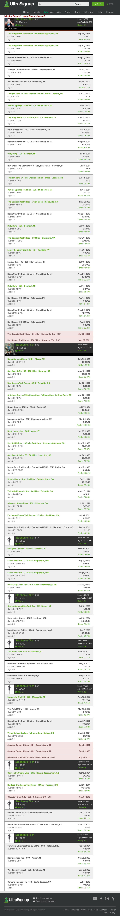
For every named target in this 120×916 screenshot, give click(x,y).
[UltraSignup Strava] (113, 898)
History (80, 25)
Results (36, 12)
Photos (20, 25)
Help (99, 12)
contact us (47, 898)
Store (77, 12)
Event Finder (52, 12)
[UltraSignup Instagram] (107, 898)
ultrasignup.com (48, 901)
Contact (110, 12)
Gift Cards (88, 12)
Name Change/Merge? (34, 16)
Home (26, 12)
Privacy (112, 913)
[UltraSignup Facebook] (101, 898)
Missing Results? (13, 16)
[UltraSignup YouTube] (95, 898)
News (67, 12)
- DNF (34, 334)
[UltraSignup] (19, 3)
